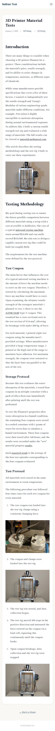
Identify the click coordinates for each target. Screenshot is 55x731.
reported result (19, 453)
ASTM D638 (12, 313)
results (28, 445)
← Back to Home (27, 712)
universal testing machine (29, 230)
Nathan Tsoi (9, 4)
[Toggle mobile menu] (51, 4)
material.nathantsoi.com (33, 139)
